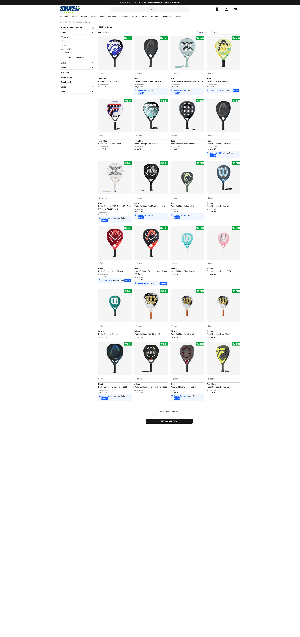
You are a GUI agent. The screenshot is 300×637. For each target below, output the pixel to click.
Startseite (63, 22)
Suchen (150, 9)
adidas (137, 203)
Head (136, 78)
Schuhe (74, 16)
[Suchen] (113, 9)
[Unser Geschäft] (217, 9)
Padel (102, 16)
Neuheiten (64, 16)
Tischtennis (123, 16)
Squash (134, 16)
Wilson (210, 203)
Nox (172, 78)
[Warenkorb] (235, 9)
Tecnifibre (102, 78)
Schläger (84, 16)
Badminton (112, 16)
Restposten (167, 16)
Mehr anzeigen (169, 421)
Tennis (93, 16)
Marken (179, 16)
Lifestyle (144, 16)
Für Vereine (155, 16)
